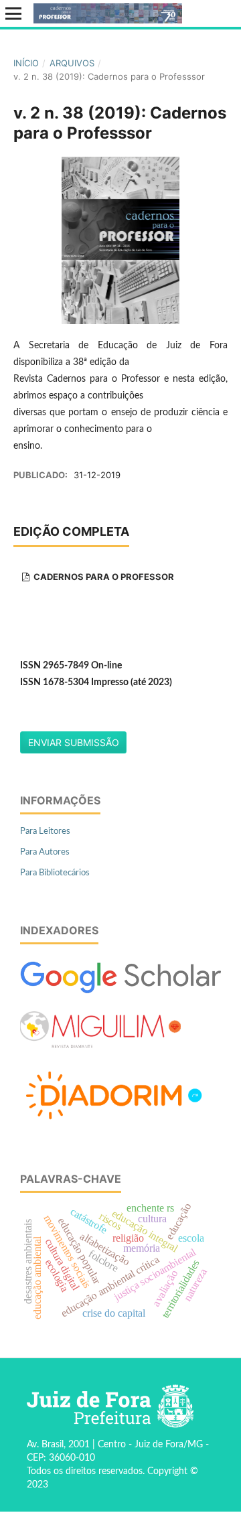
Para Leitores (45, 831)
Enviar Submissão (73, 742)
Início (26, 63)
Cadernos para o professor (102, 576)
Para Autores (45, 852)
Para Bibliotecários (55, 873)
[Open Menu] (13, 13)
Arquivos (72, 63)
